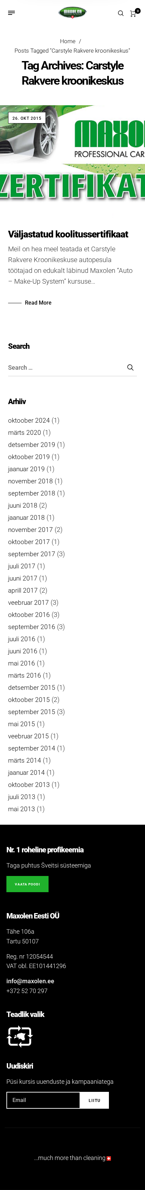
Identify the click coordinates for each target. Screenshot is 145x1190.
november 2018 (30, 481)
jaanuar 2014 (26, 772)
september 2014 (31, 748)
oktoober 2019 (29, 457)
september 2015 (31, 712)
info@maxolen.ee (30, 981)
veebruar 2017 (28, 602)
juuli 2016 (21, 639)
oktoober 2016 (29, 615)
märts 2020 (24, 432)
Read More (38, 303)
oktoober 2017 (29, 542)
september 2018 (31, 493)
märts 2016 (24, 675)
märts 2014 (24, 760)
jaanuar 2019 (26, 469)
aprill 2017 (23, 590)
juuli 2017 (21, 566)
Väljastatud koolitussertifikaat (68, 234)
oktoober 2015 (29, 700)
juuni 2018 (22, 505)
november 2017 (30, 530)
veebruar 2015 (28, 736)
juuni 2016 (22, 651)
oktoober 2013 (29, 785)
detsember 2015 (31, 687)
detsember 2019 (31, 445)
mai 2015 (21, 724)
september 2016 (31, 627)
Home (68, 41)
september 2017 (31, 554)
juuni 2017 (22, 578)
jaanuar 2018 (26, 517)
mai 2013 (21, 809)
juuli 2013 (21, 797)
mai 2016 (21, 663)
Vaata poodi (27, 884)
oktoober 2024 (29, 420)
